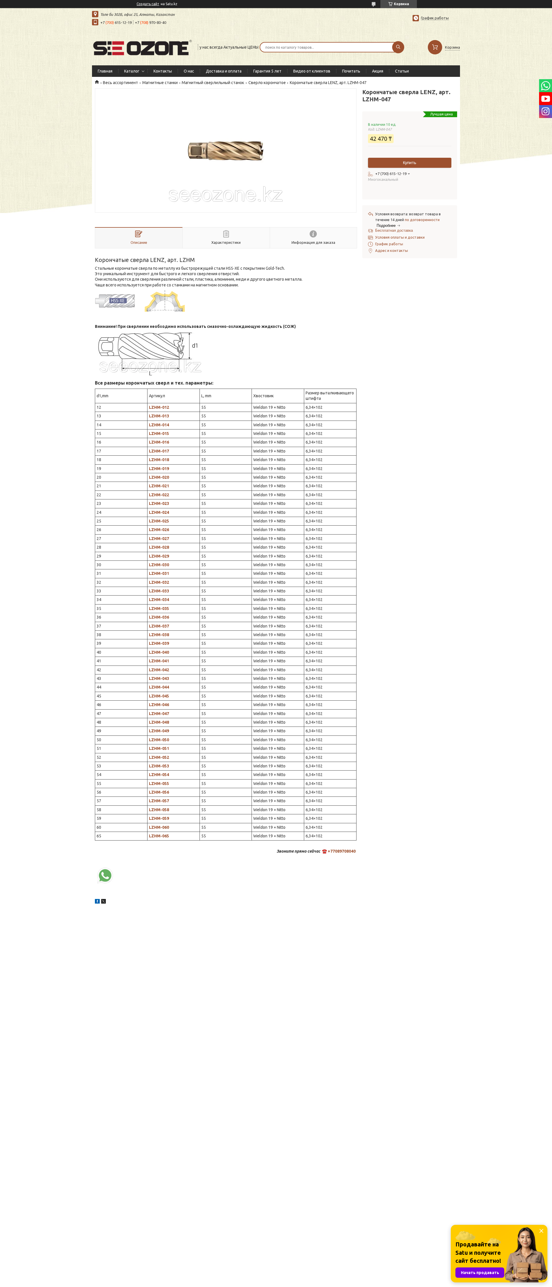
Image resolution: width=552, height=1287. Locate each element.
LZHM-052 (159, 757)
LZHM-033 (159, 591)
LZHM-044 (159, 687)
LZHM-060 (159, 827)
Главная (105, 71)
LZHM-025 (159, 521)
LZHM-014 (159, 425)
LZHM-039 (159, 643)
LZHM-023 (159, 503)
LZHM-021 (159, 486)
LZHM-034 (159, 599)
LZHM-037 (159, 626)
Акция (377, 71)
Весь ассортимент (120, 82)
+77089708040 (342, 851)
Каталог (131, 71)
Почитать (351, 71)
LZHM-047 (159, 713)
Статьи (402, 71)
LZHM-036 (159, 617)
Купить (409, 162)
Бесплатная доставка (394, 230)
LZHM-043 (159, 678)
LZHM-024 (159, 512)
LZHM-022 (159, 495)
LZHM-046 (159, 704)
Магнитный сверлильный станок (213, 82)
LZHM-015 (159, 433)
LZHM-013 (159, 416)
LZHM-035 (159, 608)
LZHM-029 (159, 556)
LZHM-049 (159, 731)
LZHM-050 (159, 739)
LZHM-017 (159, 451)
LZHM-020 (159, 477)
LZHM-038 (159, 634)
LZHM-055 (159, 783)
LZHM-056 (159, 792)
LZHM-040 (159, 652)
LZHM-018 (159, 459)
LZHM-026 (159, 529)
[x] (103, 902)
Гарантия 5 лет (267, 71)
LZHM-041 (159, 661)
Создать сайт (148, 4)
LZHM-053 (159, 766)
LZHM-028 (159, 547)
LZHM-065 (159, 836)
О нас (189, 71)
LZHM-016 (159, 442)
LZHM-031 (159, 573)
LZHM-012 (159, 407)
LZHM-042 (159, 670)
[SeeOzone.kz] (142, 46)
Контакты (163, 71)
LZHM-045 (159, 696)
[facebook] (97, 902)
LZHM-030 (159, 564)
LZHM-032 (159, 582)
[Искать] (398, 47)
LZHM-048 (159, 722)
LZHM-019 (159, 468)
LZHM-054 (159, 774)
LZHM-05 (158, 809)
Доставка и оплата (223, 71)
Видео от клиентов (311, 71)
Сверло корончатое (267, 82)
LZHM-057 (159, 801)
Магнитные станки (160, 82)
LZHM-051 (159, 748)
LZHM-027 (159, 538)
